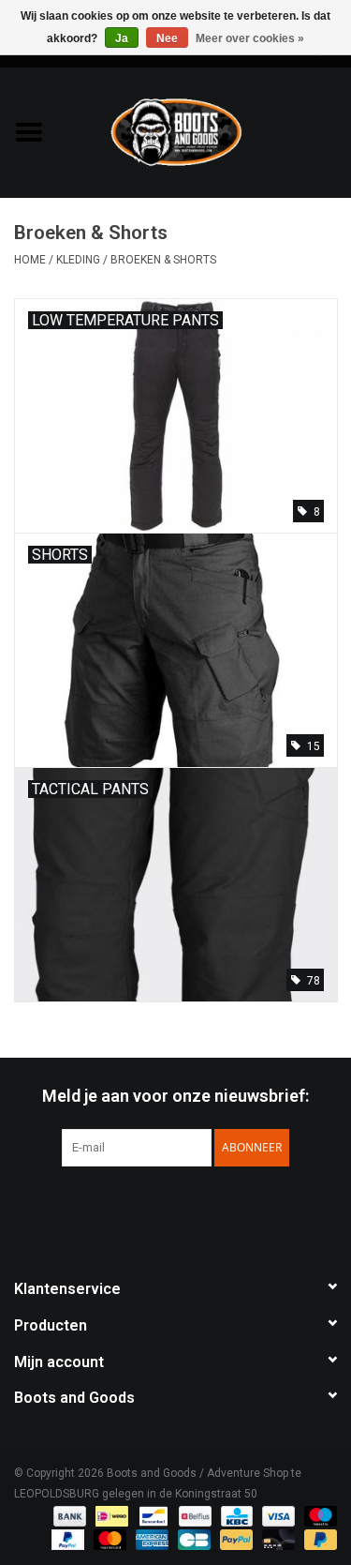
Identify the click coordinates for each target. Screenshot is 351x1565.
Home (30, 259)
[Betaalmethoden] (68, 1515)
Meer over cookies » (250, 38)
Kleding (78, 259)
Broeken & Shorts (163, 259)
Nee (167, 38)
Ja (121, 38)
